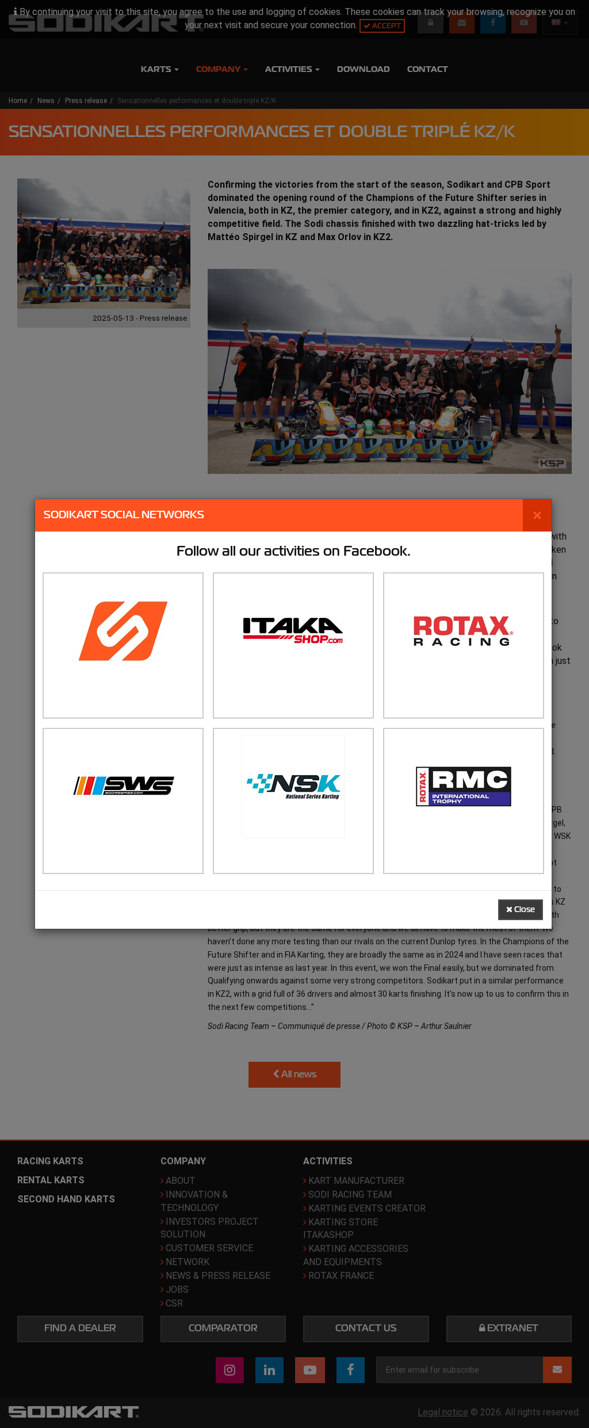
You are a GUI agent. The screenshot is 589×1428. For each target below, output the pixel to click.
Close (523, 909)
